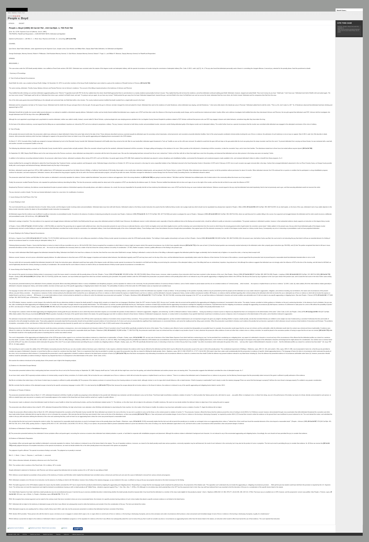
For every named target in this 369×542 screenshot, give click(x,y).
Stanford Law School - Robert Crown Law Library (16, 3)
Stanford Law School (35, 534)
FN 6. (10, 499)
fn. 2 (294, 105)
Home (9, 12)
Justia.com (66, 534)
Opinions (14, 12)
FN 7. (10, 504)
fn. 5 (222, 306)
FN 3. (10, 475)
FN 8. (10, 509)
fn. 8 (77, 375)
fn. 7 (241, 370)
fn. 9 (250, 412)
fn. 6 (118, 321)
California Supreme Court (78, 534)
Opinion (11, 23)
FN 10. (11, 519)
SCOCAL (25, 534)
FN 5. (10, 485)
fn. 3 (280, 158)
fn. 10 (308, 443)
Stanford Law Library (48, 534)
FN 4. (10, 480)
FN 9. (10, 514)
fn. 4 (54, 240)
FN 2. (10, 465)
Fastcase (58, 534)
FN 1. (10, 460)
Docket (21, 23)
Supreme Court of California (17, 10)
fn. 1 (203, 68)
